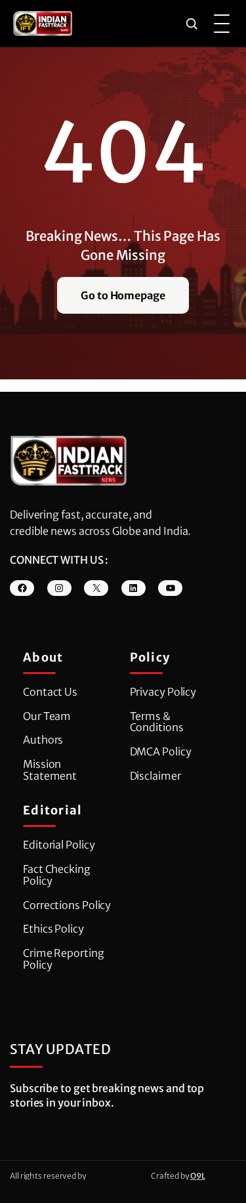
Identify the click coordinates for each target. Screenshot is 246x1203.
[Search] (191, 23)
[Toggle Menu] (222, 23)
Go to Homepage (123, 295)
